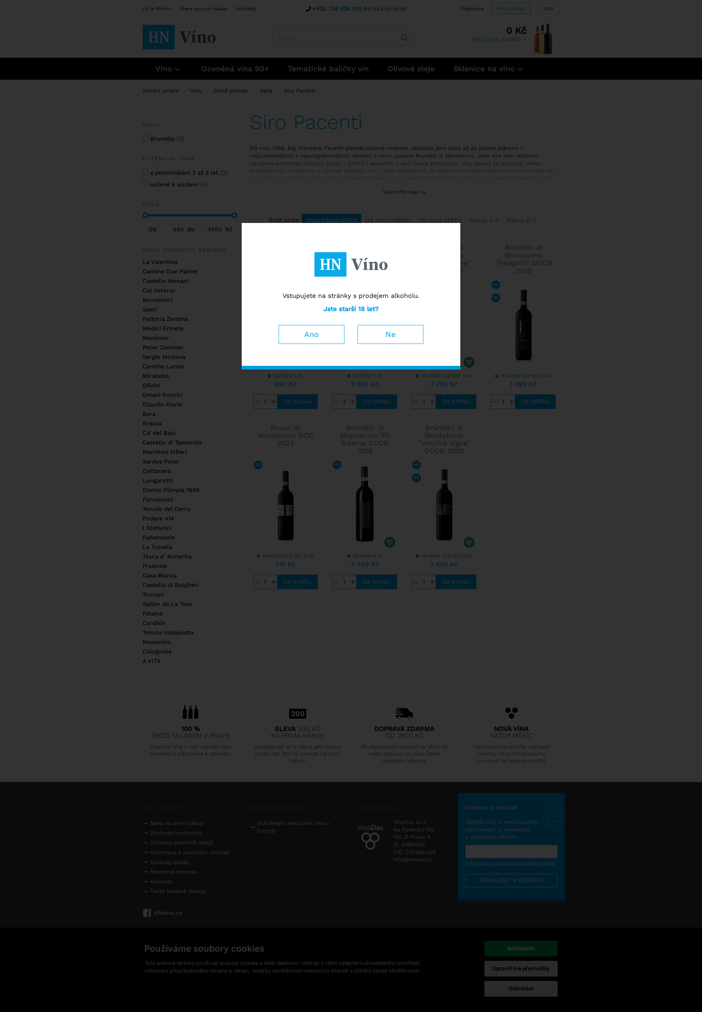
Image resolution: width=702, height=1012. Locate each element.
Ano (311, 334)
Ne (390, 334)
